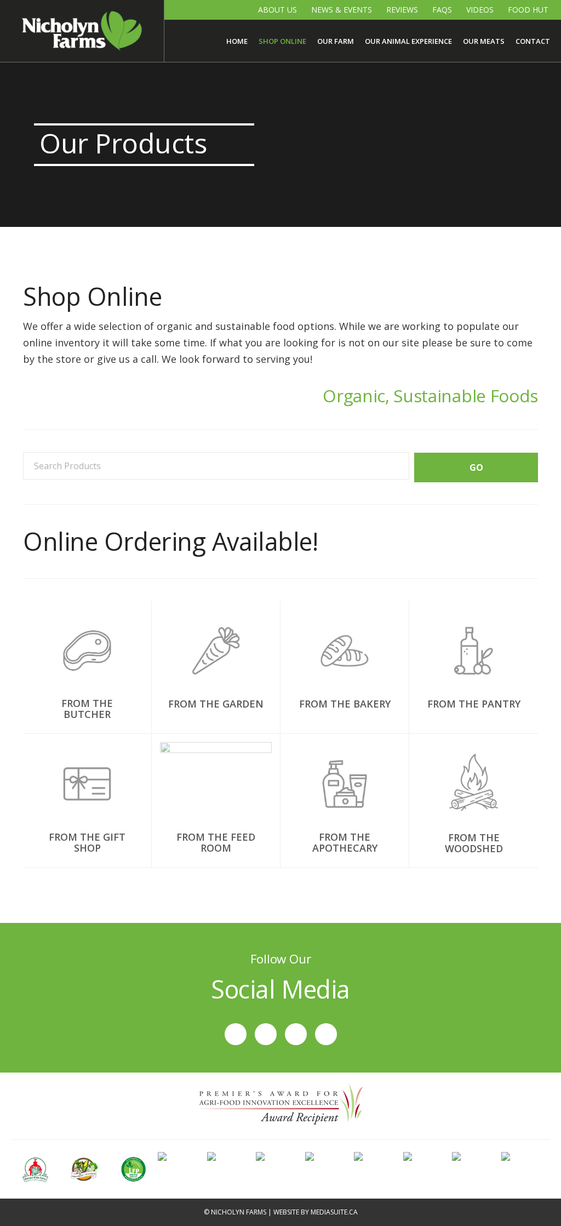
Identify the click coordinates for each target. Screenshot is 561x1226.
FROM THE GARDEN (216, 703)
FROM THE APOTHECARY (344, 842)
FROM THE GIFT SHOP (87, 842)
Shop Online (282, 41)
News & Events (341, 9)
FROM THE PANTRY (473, 703)
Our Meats (484, 41)
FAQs (442, 9)
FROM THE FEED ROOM (215, 842)
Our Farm (335, 41)
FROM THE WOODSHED (474, 843)
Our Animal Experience (408, 41)
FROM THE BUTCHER (87, 709)
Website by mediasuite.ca (315, 1212)
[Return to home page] (82, 31)
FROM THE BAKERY (345, 703)
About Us (277, 9)
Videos (480, 9)
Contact (533, 41)
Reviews (402, 9)
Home (237, 41)
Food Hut (528, 9)
